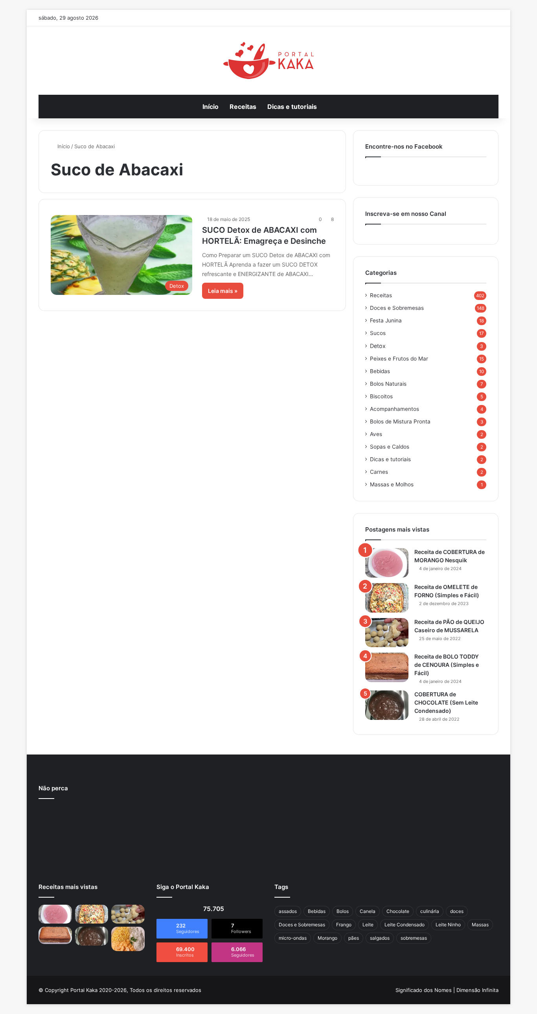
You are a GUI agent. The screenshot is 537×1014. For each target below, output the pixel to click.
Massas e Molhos (392, 484)
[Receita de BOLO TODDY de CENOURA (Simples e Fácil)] (386, 667)
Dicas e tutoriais (292, 106)
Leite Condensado (404, 925)
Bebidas (380, 371)
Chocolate (397, 911)
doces (456, 911)
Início (210, 106)
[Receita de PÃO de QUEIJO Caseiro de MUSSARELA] (386, 632)
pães (353, 938)
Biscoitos (381, 396)
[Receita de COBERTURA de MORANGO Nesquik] (386, 563)
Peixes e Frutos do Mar (399, 358)
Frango (343, 925)
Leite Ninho (448, 925)
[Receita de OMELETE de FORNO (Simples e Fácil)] (386, 598)
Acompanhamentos (394, 409)
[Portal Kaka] (268, 60)
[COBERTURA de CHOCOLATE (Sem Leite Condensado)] (386, 705)
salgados (380, 938)
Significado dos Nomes (423, 990)
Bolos (343, 911)
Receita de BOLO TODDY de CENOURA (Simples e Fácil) (446, 664)
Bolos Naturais (388, 384)
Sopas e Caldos (389, 447)
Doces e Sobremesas (397, 308)
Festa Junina (386, 320)
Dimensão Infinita (477, 990)
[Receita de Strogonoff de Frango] (128, 939)
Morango (327, 938)
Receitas (243, 106)
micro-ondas (293, 938)
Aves (376, 434)
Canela (367, 911)
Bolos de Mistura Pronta (400, 421)
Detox (378, 345)
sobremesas (414, 938)
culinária (429, 911)
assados (288, 911)
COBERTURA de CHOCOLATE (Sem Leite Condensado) (446, 702)
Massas (480, 925)
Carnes (379, 472)
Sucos (378, 333)
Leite (367, 925)
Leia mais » (222, 290)
